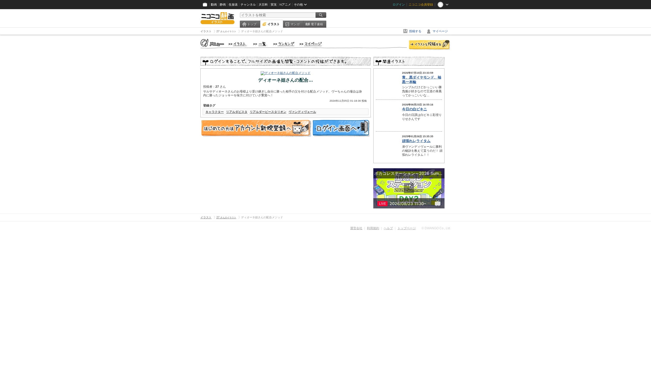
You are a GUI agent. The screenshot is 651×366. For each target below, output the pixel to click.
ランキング (284, 44)
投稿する (415, 31)
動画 (214, 4)
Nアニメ (285, 4)
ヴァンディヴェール (302, 112)
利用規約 (373, 228)
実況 (274, 4)
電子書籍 (317, 24)
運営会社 (356, 228)
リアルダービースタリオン (268, 112)
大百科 (263, 4)
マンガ (295, 24)
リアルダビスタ (236, 112)
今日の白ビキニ (414, 109)
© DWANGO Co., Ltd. (436, 228)
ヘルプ (388, 228)
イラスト (274, 24)
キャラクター (214, 112)
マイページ (440, 31)
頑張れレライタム (416, 141)
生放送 (233, 4)
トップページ (406, 228)
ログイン (399, 4)
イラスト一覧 (260, 44)
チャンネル (248, 4)
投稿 (429, 45)
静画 (223, 4)
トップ (251, 24)
